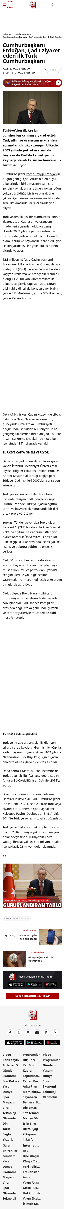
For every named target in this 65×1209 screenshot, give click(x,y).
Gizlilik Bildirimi (32, 1188)
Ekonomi (9, 1076)
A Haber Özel (12, 1065)
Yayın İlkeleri (32, 1198)
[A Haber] (32, 5)
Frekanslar (31, 1172)
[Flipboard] (46, 1032)
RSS (25, 1151)
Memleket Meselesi (32, 1092)
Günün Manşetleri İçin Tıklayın (32, 995)
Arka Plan (30, 1086)
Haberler (7, 34)
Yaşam (7, 1086)
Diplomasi (30, 1108)
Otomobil (9, 1118)
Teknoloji (9, 1113)
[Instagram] (28, 1032)
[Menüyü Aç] (60, 5)
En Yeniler (10, 1151)
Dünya (7, 1092)
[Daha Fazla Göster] (59, 70)
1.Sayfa (28, 1139)
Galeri (7, 1145)
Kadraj (27, 1070)
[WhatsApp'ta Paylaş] (53, 70)
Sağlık (7, 1134)
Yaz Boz (28, 1065)
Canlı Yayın (11, 1060)
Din (5, 1123)
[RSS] (55, 1032)
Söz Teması (31, 1113)
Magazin (9, 1102)
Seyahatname (32, 1097)
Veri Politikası (32, 1167)
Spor (6, 1097)
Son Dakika (11, 1081)
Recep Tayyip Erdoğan (41, 174)
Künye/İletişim (32, 1161)
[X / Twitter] (19, 1032)
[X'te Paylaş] (46, 70)
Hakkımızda (31, 1193)
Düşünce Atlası (32, 1060)
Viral (6, 1108)
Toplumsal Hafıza (32, 1076)
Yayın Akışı (31, 1182)
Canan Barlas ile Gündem (32, 1081)
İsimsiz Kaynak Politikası (32, 1204)
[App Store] (16, 984)
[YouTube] (37, 1032)
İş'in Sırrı (29, 1123)
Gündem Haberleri (23, 34)
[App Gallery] (51, 984)
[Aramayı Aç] (52, 5)
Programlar (31, 1055)
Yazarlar (9, 1139)
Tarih (6, 1129)
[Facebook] (10, 1032)
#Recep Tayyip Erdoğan (17, 918)
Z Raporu (29, 1134)
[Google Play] (34, 984)
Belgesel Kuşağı (32, 1102)
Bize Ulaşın (31, 1156)
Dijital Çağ (30, 1129)
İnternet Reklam (32, 1145)
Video (7, 1055)
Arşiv (26, 1177)
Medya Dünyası (32, 1118)
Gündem (9, 1070)
